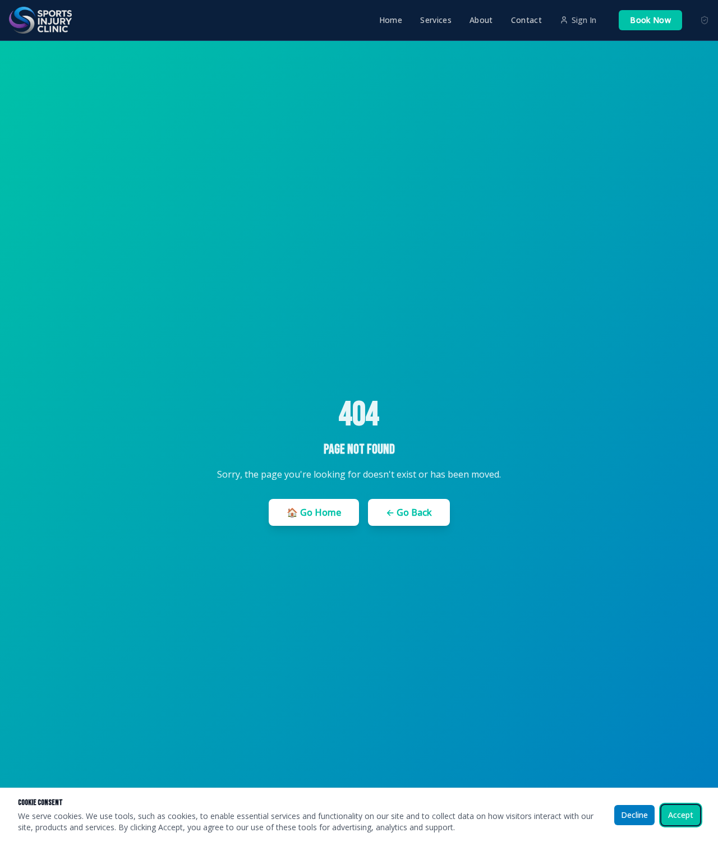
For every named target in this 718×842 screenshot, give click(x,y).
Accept (680, 814)
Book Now (650, 20)
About (481, 20)
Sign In (584, 20)
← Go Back (409, 512)
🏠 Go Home (314, 512)
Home (390, 20)
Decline (634, 814)
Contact (526, 20)
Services (436, 20)
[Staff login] (704, 20)
